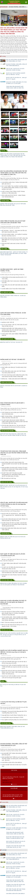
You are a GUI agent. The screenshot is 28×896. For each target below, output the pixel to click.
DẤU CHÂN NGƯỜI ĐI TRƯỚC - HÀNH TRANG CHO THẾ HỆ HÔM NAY (13, 196)
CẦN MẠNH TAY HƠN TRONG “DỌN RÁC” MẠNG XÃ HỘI (14, 575)
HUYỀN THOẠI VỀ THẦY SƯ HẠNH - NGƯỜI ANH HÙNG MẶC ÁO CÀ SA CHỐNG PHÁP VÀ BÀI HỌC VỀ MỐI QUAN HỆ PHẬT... (14, 524)
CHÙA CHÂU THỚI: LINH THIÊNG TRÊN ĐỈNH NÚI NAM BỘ (14, 334)
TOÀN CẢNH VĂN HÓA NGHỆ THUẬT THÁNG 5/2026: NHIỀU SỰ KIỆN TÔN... (15, 87)
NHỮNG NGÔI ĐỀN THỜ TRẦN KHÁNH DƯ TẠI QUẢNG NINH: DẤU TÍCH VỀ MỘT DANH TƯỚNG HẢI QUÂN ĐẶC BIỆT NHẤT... (14, 330)
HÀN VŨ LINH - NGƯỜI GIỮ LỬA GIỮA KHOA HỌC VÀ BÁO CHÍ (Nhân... (15, 69)
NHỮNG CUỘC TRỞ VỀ (8, 322)
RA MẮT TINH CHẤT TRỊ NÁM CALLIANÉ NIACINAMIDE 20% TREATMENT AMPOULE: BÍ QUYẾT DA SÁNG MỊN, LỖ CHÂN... (13, 474)
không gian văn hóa (6, 382)
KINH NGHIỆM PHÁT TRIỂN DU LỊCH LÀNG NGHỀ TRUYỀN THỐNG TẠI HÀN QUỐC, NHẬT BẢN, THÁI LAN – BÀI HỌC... (15, 759)
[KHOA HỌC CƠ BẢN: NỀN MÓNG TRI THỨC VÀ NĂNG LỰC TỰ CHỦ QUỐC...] (2, 82)
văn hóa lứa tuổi (6, 629)
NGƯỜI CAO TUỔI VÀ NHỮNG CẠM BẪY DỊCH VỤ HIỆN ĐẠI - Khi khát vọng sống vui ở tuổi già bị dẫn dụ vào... (14, 652)
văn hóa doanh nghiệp (7, 430)
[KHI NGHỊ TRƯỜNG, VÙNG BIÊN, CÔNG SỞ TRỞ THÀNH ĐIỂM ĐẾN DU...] (2, 65)
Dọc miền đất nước (6, 292)
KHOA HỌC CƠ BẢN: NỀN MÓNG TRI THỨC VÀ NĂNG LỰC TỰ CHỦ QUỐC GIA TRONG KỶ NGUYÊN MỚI (13, 602)
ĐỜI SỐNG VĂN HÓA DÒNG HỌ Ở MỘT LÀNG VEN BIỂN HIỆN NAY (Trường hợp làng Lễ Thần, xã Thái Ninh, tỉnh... (15, 239)
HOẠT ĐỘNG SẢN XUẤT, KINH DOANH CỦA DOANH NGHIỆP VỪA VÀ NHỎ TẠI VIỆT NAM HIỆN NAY (14, 464)
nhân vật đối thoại (6, 482)
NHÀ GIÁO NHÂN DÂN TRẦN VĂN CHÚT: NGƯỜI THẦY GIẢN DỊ (14, 529)
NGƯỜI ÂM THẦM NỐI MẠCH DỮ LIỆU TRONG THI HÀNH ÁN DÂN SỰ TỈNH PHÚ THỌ (15, 519)
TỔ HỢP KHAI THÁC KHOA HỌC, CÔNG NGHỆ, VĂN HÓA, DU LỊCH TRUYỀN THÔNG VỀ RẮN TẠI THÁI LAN (14, 453)
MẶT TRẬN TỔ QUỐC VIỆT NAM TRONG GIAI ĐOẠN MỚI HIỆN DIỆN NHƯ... (15, 890)
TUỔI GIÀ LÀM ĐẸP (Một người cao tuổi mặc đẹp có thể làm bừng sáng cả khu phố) (14, 662)
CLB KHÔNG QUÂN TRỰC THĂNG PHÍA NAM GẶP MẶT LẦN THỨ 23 (14, 183)
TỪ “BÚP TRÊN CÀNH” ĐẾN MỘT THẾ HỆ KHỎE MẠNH (14, 564)
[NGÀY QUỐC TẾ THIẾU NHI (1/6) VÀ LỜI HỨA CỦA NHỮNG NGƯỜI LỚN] (2, 842)
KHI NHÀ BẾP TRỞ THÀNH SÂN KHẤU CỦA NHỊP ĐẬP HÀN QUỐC (14, 754)
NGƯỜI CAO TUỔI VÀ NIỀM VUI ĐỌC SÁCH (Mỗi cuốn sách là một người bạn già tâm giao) (14, 676)
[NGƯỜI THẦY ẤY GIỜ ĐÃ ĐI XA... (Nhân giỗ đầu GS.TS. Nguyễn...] (2, 78)
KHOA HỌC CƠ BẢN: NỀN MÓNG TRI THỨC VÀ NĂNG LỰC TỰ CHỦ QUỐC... (16, 82)
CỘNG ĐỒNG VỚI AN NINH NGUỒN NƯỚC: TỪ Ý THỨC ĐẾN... (14, 278)
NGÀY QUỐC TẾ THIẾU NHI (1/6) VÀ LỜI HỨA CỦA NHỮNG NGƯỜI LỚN (15, 842)
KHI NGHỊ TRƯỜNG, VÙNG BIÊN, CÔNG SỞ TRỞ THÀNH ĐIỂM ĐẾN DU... (16, 65)
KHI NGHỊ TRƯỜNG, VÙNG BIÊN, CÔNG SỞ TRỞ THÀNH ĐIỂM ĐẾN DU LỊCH (18, 6)
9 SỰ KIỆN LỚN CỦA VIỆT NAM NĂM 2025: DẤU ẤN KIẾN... (15, 285)
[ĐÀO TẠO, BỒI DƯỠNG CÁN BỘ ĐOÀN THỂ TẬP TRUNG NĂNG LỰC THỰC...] (2, 60)
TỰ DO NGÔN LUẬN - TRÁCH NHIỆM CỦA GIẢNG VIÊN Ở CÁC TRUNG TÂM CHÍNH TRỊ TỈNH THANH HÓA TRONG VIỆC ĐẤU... (14, 618)
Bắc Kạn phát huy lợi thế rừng (9, 478)
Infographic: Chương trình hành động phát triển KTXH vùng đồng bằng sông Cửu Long (14, 712)
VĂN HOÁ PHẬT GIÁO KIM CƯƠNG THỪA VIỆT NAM (14, 244)
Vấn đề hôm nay (5, 533)
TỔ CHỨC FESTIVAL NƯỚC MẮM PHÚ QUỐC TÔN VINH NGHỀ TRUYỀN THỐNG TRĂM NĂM (14, 375)
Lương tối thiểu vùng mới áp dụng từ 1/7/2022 (12, 717)
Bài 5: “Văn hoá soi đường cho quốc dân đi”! (12, 622)
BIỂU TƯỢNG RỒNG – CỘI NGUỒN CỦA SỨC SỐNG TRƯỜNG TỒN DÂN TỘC (13, 417)
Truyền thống (5, 200)
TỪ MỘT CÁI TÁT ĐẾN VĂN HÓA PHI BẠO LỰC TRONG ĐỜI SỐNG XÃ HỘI (13, 568)
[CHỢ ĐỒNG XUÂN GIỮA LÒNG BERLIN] (2, 894)
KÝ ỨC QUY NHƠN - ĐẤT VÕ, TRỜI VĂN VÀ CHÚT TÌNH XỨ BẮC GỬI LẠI (14, 325)
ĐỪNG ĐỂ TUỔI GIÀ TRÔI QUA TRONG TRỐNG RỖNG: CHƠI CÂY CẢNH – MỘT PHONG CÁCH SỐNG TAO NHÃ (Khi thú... (14, 672)
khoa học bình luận (6, 580)
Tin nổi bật (3, 850)
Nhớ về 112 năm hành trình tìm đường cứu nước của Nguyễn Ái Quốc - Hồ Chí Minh (14, 625)
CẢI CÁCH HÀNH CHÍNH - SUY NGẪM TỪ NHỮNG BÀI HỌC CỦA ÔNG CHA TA (14, 235)
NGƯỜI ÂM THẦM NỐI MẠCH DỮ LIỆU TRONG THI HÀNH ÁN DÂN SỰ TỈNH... (15, 837)
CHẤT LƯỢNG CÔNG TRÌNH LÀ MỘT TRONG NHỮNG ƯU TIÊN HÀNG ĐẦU (13, 192)
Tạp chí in (14, 770)
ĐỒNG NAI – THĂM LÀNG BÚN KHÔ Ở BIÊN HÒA (14, 378)
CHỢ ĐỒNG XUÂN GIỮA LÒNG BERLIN (12, 762)
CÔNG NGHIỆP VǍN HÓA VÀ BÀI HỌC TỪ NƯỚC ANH (14, 765)
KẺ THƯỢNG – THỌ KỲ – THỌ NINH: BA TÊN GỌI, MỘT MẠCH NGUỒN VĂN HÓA (14, 231)
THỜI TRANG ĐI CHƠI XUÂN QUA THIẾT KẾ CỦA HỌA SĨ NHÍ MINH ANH (14, 413)
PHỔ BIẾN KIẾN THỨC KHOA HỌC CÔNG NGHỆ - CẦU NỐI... (14, 281)
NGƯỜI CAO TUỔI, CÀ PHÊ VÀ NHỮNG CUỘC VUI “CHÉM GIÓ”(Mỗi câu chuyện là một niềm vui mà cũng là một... (15, 667)
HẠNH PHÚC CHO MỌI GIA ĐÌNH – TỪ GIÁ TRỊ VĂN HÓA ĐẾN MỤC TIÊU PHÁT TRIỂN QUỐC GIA (14, 571)
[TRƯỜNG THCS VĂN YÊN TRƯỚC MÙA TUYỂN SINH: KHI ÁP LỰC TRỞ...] (2, 846)
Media (2, 681)
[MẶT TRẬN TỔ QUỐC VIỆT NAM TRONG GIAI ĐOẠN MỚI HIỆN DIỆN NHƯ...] (2, 889)
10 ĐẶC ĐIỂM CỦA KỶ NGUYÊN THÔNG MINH (13, 288)
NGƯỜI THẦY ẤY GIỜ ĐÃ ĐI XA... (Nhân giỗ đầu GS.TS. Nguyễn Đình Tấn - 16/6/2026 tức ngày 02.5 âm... (14, 515)
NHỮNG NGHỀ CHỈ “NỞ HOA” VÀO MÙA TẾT (12, 359)
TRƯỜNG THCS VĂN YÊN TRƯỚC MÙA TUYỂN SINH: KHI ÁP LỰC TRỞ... (15, 846)
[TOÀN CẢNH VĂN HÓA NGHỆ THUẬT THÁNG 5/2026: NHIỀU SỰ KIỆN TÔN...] (2, 87)
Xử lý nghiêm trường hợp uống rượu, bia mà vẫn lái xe (14, 719)
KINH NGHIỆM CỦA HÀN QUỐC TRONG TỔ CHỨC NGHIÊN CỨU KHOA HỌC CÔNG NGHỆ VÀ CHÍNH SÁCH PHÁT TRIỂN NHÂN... (14, 469)
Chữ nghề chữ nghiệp (7, 339)
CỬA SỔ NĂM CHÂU (6, 723)
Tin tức (3, 150)
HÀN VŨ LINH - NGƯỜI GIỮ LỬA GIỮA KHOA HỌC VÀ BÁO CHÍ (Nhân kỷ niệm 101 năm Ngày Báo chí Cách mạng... (14, 504)
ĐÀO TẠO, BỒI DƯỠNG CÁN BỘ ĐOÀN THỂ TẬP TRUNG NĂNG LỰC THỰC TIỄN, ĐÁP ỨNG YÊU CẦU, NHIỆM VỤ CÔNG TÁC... (13, 173)
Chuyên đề (14, 788)
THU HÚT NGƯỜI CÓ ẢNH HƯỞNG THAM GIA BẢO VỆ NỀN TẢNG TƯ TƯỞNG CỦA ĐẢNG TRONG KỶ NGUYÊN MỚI (13, 613)
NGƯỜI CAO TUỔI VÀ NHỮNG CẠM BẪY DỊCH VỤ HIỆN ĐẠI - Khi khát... (15, 74)
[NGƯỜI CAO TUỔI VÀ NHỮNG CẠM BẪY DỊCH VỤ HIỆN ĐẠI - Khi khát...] (2, 73)
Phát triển (4, 248)
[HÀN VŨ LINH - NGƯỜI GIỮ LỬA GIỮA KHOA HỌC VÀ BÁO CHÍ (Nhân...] (2, 69)
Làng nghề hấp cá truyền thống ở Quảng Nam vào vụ (14, 715)
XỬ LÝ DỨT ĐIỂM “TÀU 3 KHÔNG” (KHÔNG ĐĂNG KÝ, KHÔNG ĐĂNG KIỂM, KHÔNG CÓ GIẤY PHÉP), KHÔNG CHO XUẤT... (14, 188)
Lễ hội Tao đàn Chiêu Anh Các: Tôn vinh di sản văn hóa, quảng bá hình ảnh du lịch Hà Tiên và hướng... (14, 426)
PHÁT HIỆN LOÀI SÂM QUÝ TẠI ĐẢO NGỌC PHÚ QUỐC (14, 368)
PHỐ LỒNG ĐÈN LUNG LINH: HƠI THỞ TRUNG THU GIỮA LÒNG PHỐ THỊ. (14, 372)
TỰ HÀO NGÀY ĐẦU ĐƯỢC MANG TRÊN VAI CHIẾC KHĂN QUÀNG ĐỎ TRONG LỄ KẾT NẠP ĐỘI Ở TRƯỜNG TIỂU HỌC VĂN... (15, 421)
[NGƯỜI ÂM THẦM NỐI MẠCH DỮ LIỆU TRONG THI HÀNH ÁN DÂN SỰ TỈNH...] (2, 837)
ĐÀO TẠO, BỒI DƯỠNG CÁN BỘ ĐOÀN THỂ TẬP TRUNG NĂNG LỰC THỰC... (16, 60)
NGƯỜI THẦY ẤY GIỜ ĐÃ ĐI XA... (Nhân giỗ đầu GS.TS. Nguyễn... (16, 78)
